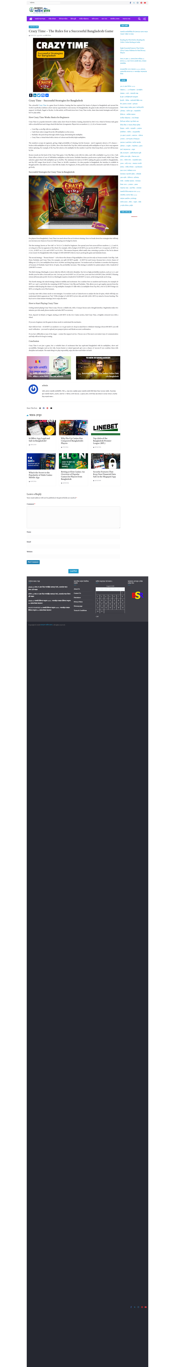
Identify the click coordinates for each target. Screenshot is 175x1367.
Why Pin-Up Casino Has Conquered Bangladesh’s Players (72, 441)
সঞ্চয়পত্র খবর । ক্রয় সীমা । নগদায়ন (130, 188)
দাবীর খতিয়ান (52, 19)
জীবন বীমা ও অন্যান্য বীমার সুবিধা (130, 125)
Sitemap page (78, 606)
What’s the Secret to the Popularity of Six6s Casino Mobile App (40, 475)
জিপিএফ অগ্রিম (63, 19)
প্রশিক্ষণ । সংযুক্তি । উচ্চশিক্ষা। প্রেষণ (131, 146)
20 (114, 604)
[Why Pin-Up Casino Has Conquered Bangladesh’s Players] (73, 421)
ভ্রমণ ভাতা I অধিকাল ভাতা (128, 170)
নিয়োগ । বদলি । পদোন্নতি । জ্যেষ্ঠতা (131, 128)
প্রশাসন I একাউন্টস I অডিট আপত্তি (130, 142)
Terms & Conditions (80, 610)
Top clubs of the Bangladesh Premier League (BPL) (102, 441)
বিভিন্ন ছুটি (73, 19)
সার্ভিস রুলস (95, 19)
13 (114, 600)
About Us (77, 589)
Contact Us (77, 593)
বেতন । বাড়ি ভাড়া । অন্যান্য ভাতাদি (131, 163)
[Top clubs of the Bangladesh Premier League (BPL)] (105, 421)
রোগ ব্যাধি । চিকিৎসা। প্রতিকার (129, 177)
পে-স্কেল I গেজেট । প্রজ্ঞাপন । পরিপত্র (131, 135)
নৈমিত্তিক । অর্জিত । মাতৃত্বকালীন (130, 132)
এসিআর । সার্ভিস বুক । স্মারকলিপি (130, 111)
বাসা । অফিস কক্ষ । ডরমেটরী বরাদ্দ (130, 160)
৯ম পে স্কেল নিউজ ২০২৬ (127, 86)
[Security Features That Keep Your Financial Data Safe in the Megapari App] (105, 454)
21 (118, 604)
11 (105, 600)
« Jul (97, 616)
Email (29, 542)
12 (110, 600)
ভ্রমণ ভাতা (104, 19)
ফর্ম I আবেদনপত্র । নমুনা (127, 149)
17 (101, 604)
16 (97, 604)
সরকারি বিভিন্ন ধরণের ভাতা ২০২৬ (130, 191)
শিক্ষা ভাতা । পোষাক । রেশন (129, 184)
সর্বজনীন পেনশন (114, 19)
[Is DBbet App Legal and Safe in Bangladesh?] (41, 421)
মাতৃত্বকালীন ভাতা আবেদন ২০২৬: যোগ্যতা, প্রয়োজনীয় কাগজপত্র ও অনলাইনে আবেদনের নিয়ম (133, 72)
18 (106, 604)
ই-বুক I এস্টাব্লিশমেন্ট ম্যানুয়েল (129, 97)
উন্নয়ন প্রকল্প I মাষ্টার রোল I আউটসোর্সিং (132, 107)
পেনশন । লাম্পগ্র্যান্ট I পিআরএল (129, 139)
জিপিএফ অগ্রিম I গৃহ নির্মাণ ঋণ (129, 121)
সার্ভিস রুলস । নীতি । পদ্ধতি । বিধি (130, 202)
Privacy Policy (78, 602)
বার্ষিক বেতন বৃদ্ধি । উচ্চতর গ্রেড (129, 156)
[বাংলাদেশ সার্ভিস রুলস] (30, 18)
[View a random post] (144, 18)
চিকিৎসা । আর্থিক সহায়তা (127, 114)
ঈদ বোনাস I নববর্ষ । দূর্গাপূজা (129, 104)
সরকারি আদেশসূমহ (40, 19)
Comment (31, 504)
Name (29, 532)
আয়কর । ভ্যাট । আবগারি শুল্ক (129, 93)
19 (110, 604)
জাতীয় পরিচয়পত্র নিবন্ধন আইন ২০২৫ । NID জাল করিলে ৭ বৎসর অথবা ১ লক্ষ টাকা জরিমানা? (48, 375)
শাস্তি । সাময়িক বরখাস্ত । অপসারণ (130, 181)
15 (122, 600)
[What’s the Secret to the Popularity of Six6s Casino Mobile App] (41, 454)
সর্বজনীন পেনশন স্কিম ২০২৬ (128, 195)
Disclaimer (77, 597)
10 (101, 600)
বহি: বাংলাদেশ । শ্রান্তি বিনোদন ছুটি (130, 153)
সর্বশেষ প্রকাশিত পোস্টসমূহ (128, 198)
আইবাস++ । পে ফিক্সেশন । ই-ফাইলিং (131, 90)
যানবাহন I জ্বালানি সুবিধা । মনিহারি (130, 174)
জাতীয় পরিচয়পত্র (84, 19)
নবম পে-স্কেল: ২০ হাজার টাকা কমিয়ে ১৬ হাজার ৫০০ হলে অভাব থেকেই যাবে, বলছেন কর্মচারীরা (133, 61)
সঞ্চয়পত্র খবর (126, 19)
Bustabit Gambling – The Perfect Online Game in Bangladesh (98, 375)
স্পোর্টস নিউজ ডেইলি (34, 26)
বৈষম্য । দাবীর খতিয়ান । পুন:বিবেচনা (131, 167)
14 (118, 600)
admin (41, 35)
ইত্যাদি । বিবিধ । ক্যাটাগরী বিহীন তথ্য (131, 100)
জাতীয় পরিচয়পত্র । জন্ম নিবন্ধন (129, 118)
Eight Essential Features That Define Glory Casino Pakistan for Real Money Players (132, 51)
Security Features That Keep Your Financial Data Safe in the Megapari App (104, 474)
